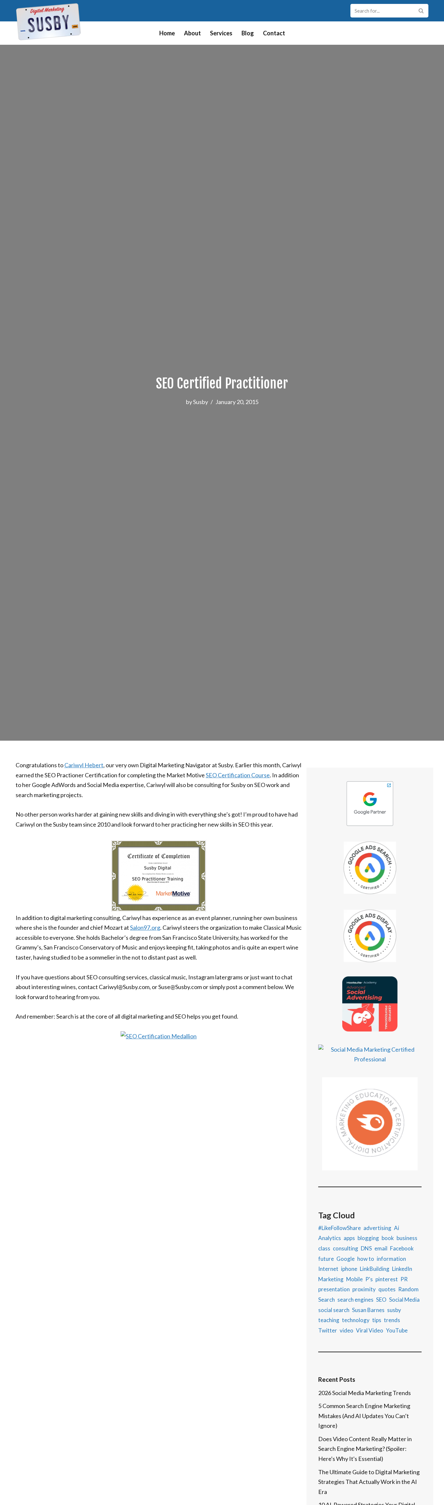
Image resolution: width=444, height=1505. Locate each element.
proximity (364, 1289)
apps (349, 1238)
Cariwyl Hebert (83, 765)
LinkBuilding (374, 1268)
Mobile (354, 1279)
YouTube (397, 1330)
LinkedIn (402, 1268)
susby (394, 1310)
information (391, 1258)
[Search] (421, 11)
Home (167, 33)
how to (365, 1258)
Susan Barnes (368, 1310)
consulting (345, 1248)
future (326, 1258)
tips (376, 1320)
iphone (349, 1268)
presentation (334, 1289)
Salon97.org (145, 927)
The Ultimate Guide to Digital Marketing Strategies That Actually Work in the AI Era (369, 1481)
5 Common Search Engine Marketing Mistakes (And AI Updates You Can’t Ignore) (364, 1415)
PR (404, 1279)
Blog (248, 33)
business (407, 1238)
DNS (366, 1248)
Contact (274, 33)
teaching (328, 1320)
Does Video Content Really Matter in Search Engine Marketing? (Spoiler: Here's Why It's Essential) (365, 1448)
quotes (387, 1289)
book (388, 1238)
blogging (368, 1238)
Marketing (331, 1279)
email (380, 1248)
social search (333, 1310)
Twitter (327, 1330)
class (324, 1248)
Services (221, 33)
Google (345, 1258)
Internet (328, 1268)
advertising (377, 1227)
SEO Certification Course (238, 775)
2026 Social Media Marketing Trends (364, 1392)
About (192, 33)
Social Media (404, 1299)
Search (326, 1299)
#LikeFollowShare (339, 1227)
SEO (381, 1299)
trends (392, 1320)
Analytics (329, 1238)
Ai (396, 1227)
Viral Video (369, 1330)
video (346, 1330)
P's (369, 1279)
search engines (355, 1299)
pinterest (386, 1279)
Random (408, 1289)
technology (356, 1320)
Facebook (402, 1248)
